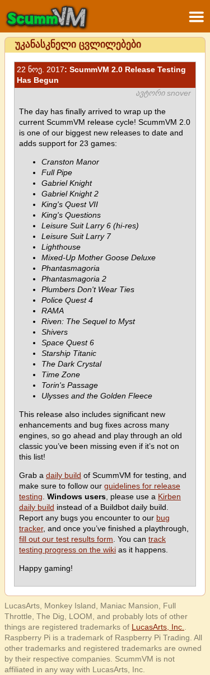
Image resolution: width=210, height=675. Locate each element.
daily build (63, 475)
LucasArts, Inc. (158, 626)
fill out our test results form (66, 539)
